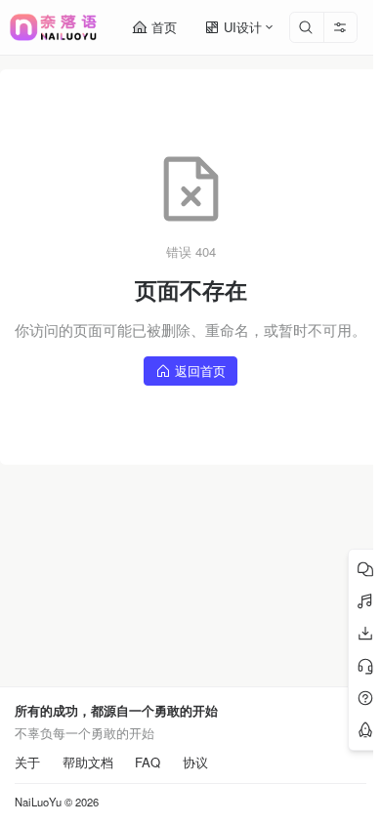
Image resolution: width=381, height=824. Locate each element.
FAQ (147, 762)
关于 (27, 762)
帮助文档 (88, 762)
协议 (195, 762)
